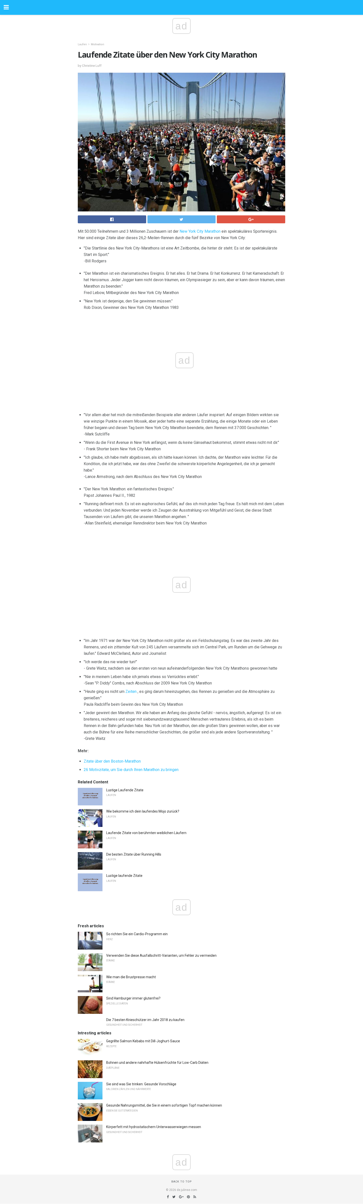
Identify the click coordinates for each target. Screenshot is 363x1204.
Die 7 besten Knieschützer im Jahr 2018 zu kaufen (145, 1020)
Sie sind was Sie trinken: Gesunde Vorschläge (141, 1084)
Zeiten (131, 691)
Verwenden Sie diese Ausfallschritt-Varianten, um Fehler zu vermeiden (161, 955)
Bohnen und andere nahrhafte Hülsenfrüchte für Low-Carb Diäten (157, 1063)
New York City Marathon (200, 231)
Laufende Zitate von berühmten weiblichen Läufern (146, 833)
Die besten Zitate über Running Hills (133, 854)
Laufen (82, 44)
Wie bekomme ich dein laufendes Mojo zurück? (142, 811)
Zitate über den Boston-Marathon (112, 761)
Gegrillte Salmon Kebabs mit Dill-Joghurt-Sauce (143, 1041)
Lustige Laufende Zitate (124, 790)
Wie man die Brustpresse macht (131, 977)
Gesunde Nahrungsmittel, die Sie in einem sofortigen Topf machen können (164, 1105)
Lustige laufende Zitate (124, 876)
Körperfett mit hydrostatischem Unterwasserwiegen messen (153, 1127)
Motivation (97, 44)
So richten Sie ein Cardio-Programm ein (137, 934)
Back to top (181, 1181)
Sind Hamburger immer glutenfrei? (133, 998)
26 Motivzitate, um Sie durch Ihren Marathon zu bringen (131, 769)
